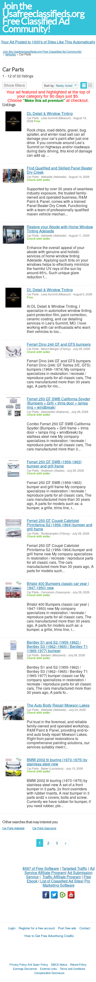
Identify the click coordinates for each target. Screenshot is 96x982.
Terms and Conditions (72, 969)
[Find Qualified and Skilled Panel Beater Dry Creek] (13, 176)
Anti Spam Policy (37, 964)
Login (11, 928)
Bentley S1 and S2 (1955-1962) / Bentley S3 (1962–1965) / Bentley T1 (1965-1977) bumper (57, 646)
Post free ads (67, 928)
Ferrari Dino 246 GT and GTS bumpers (59, 344)
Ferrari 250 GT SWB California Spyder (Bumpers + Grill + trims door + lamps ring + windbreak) (58, 403)
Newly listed (64, 85)
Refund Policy (78, 964)
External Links (48, 969)
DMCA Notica (59, 964)
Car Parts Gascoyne (44, 828)
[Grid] (90, 85)
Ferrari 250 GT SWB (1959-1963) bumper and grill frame (54, 464)
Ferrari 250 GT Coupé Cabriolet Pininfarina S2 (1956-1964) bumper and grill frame (59, 525)
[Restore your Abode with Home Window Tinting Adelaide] (13, 235)
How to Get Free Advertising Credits (49, 936)
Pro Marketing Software (66, 883)
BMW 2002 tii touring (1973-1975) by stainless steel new (57, 762)
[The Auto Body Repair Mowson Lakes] (13, 713)
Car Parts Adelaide (13, 828)
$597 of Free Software (41, 868)
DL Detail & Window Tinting (50, 113)
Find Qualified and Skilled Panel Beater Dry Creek (59, 170)
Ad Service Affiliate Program (59, 870)
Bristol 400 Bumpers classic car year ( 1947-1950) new (58, 585)
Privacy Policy (18, 964)
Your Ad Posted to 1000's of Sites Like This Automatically (48, 42)
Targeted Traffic (74, 868)
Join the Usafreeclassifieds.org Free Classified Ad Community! (43, 17)
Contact (84, 928)
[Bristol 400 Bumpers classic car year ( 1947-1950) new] (13, 591)
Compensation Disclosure (49, 973)
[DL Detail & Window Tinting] (13, 121)
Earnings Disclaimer (25, 969)
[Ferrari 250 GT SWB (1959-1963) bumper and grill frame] (13, 470)
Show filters (14, 85)
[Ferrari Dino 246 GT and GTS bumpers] (13, 352)
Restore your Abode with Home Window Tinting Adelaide (60, 229)
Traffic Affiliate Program (61, 876)
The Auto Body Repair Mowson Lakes (58, 705)
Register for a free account (37, 928)
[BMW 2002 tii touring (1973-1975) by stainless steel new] (13, 768)
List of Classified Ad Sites (61, 881)
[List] (83, 85)
